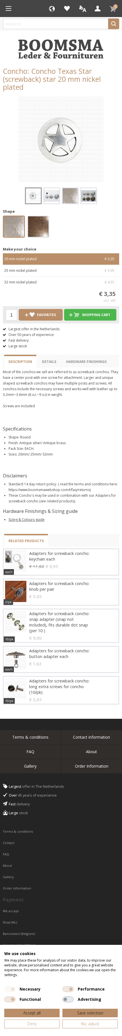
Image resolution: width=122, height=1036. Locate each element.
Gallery (30, 766)
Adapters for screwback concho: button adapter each (59, 653)
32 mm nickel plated (59, 282)
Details (49, 361)
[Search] (113, 23)
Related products (26, 540)
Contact (9, 843)
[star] (14, 227)
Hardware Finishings (86, 361)
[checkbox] (10, 989)
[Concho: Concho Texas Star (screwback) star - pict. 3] (70, 195)
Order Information (91, 766)
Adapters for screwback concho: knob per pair (59, 586)
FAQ (30, 751)
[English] (82, 8)
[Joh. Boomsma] (61, 46)
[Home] (8, 8)
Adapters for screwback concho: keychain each (59, 556)
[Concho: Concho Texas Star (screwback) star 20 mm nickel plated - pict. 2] (51, 195)
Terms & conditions (30, 737)
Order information (17, 888)
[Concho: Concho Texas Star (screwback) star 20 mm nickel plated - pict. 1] (61, 139)
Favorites (67, 8)
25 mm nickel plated (59, 270)
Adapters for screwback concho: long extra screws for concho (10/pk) (59, 686)
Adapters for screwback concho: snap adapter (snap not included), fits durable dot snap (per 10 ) (59, 622)
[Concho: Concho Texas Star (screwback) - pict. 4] (88, 195)
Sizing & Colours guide (27, 519)
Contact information (91, 737)
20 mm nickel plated (59, 258)
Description (20, 361)
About (91, 751)
